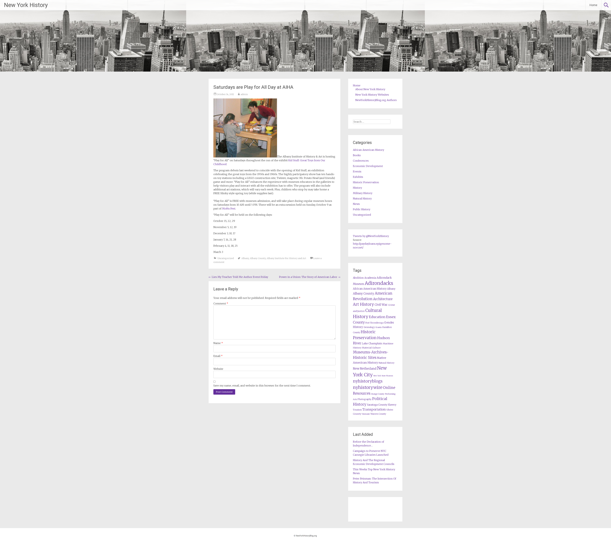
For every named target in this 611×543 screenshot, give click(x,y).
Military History (362, 193)
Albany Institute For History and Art (286, 258)
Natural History (362, 198)
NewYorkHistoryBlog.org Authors (376, 100)
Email (218, 356)
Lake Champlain (372, 343)
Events (357, 171)
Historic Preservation (366, 182)
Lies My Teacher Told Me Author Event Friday (238, 276)
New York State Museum (383, 376)
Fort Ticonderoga (374, 322)
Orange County (377, 394)
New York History (26, 5)
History (357, 187)
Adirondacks (379, 283)
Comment (220, 303)
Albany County (258, 258)
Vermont (366, 414)
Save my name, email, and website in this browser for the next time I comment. (262, 385)
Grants (378, 327)
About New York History (370, 89)
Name (218, 343)
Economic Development (368, 166)
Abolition (358, 277)
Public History (361, 209)
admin (244, 94)
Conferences (361, 160)
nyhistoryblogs (368, 381)
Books (357, 155)
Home (593, 5)
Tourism (357, 409)
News (356, 203)
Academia (370, 277)
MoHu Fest (228, 208)
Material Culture (371, 347)
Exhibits (358, 176)
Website (218, 368)
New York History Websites (372, 94)
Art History (363, 304)
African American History (368, 149)
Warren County (378, 414)
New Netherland (364, 368)
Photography (365, 399)
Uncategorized (225, 258)
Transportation (374, 409)
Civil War (381, 304)
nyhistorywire (367, 387)
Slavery (392, 404)
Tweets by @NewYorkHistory (371, 236)
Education (377, 317)
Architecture (383, 299)
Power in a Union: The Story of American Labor (309, 276)
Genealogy (369, 327)
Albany (245, 258)
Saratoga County (377, 404)
